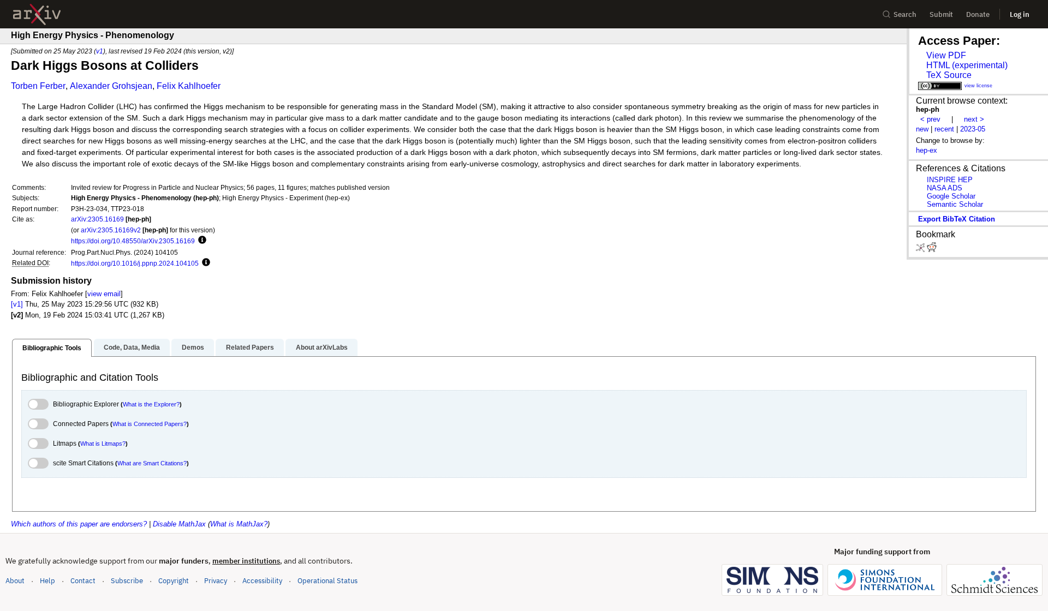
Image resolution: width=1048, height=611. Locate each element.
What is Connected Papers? (149, 424)
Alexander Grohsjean (111, 86)
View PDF (946, 55)
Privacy (215, 580)
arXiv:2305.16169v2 (111, 229)
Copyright (173, 580)
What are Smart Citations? (152, 463)
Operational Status (327, 580)
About (15, 580)
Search (905, 14)
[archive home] (37, 14)
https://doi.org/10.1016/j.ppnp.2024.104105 (135, 263)
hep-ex (926, 150)
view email (104, 294)
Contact (83, 580)
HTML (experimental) (967, 65)
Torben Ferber (38, 86)
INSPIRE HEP (950, 180)
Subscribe (127, 580)
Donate (978, 14)
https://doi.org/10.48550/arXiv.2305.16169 (133, 240)
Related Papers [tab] (250, 347)
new (922, 129)
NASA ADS (944, 188)
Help (47, 580)
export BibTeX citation (956, 219)
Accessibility (262, 580)
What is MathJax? (238, 524)
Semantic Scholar (955, 204)
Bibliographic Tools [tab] (51, 348)
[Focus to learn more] (200, 240)
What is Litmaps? (103, 443)
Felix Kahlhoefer (189, 86)
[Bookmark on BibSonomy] (921, 249)
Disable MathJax (179, 524)
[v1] (17, 304)
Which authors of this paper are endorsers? (79, 524)
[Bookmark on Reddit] (932, 249)
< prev (930, 119)
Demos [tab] (193, 347)
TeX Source (949, 75)
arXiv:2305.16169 (97, 219)
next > (974, 119)
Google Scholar (951, 196)
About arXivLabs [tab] (322, 347)
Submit (941, 14)
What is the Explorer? (151, 404)
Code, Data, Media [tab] (132, 347)
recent (944, 129)
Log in (1019, 14)
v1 (99, 51)
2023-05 (972, 129)
